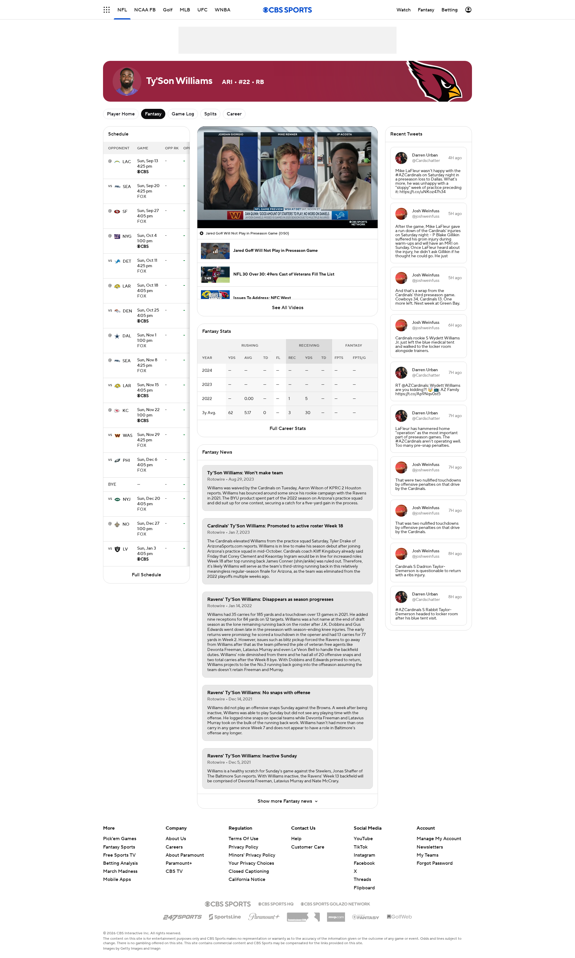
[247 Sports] (182, 916)
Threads (362, 879)
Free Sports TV (119, 855)
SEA (127, 187)
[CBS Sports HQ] (275, 903)
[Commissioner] (303, 915)
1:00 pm (147, 239)
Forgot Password (435, 863)
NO (125, 524)
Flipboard (364, 888)
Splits (210, 114)
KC (125, 410)
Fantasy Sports (119, 847)
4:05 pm (148, 214)
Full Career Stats (288, 428)
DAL (126, 336)
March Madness (120, 871)
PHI (126, 460)
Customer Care (307, 847)
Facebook (364, 863)
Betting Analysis (120, 863)
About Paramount (185, 855)
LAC (126, 162)
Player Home (121, 114)
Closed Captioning (249, 866)
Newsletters (430, 847)
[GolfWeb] (399, 917)
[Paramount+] (264, 915)
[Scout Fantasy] (366, 917)
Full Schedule (146, 575)
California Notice (247, 874)
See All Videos (287, 308)
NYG (126, 236)
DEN (127, 311)
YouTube (363, 839)
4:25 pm (147, 164)
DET (127, 261)
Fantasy (153, 114)
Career (234, 114)
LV (125, 549)
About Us (176, 839)
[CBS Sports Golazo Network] (335, 903)
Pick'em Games (119, 839)
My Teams (427, 855)
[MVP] (336, 915)
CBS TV (174, 871)
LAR (126, 286)
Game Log (183, 114)
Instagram (364, 855)
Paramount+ (179, 863)
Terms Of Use (243, 839)
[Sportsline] (225, 916)
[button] (106, 9)
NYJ (127, 499)
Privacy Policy (243, 847)
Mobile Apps (117, 879)
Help (296, 839)
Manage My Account (439, 839)
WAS (127, 435)
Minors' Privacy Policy (252, 855)
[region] (287, 177)
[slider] (287, 211)
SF (125, 211)
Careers (174, 847)
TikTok (360, 847)
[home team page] (117, 162)
